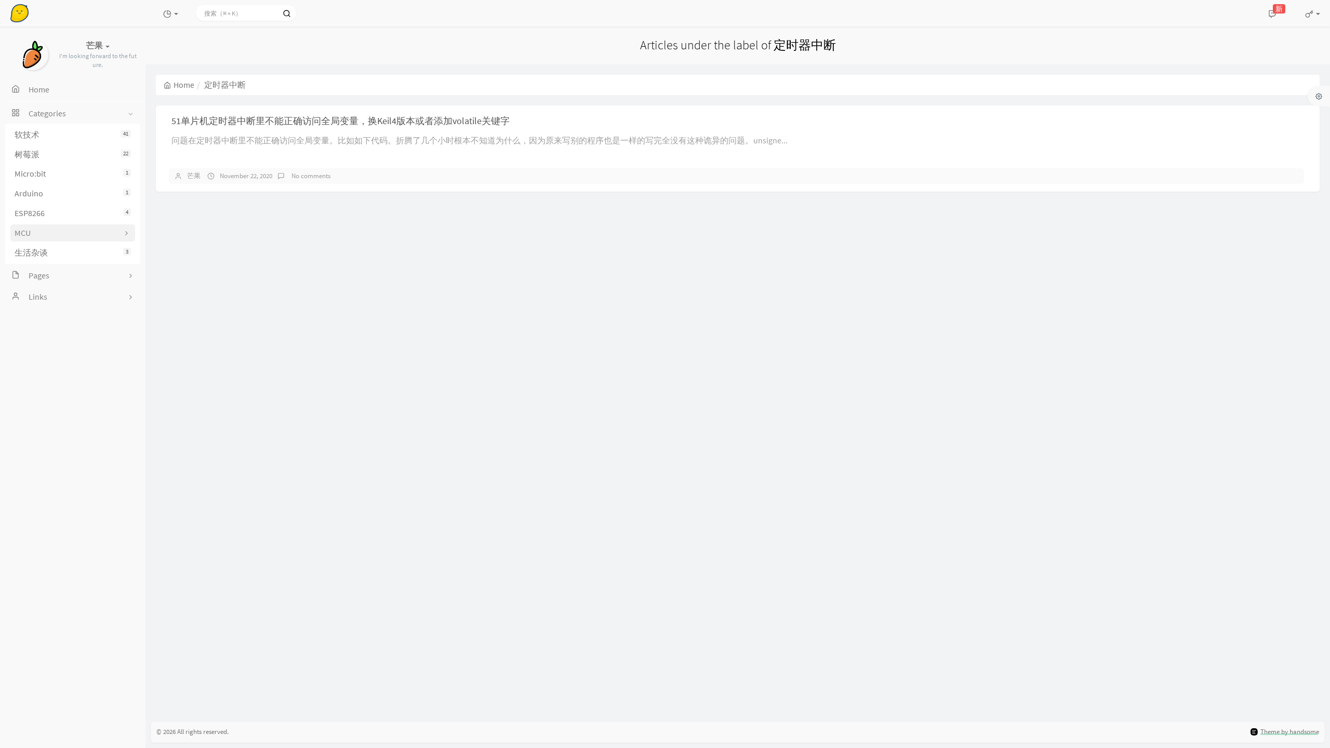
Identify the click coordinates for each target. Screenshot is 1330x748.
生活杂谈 (71, 252)
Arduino (71, 193)
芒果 (194, 175)
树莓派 (71, 154)
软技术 (71, 134)
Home (184, 84)
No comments (310, 175)
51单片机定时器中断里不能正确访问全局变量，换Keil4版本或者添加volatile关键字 (340, 121)
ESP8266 (71, 213)
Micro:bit (71, 173)
